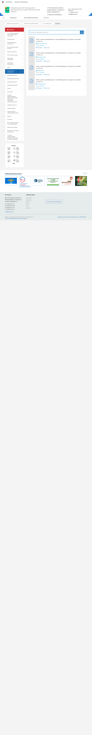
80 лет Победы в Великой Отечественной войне (13, 123)
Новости (9, 88)
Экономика (9, 119)
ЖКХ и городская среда (12, 54)
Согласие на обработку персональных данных (16, 218)
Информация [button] (13, 17)
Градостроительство (12, 51)
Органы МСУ (10, 91)
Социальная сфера (11, 108)
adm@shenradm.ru (9, 211)
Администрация (10, 39)
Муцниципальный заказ (12, 85)
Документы (29, 200)
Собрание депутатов (12, 104)
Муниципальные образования (31, 23)
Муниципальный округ (12, 81)
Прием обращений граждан (31, 17)
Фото (27, 206)
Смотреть (39, 47)
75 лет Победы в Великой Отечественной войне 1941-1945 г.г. (13, 34)
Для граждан (9, 1)
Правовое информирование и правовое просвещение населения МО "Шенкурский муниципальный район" (12, 98)
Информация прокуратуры (10, 63)
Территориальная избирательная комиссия (12, 112)
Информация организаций (10, 59)
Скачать (47, 47)
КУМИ (8, 67)
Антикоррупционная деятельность (11, 43)
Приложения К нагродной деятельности (13, 131)
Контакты (46, 17)
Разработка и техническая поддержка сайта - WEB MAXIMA (72, 217)
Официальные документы (13, 23)
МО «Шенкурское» (47, 23)
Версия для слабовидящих (21, 1)
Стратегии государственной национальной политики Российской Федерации (12, 137)
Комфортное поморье (12, 127)
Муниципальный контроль (13, 78)
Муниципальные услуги (12, 75)
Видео (27, 204)
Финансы (9, 116)
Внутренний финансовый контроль (12, 48)
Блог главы (28, 198)
